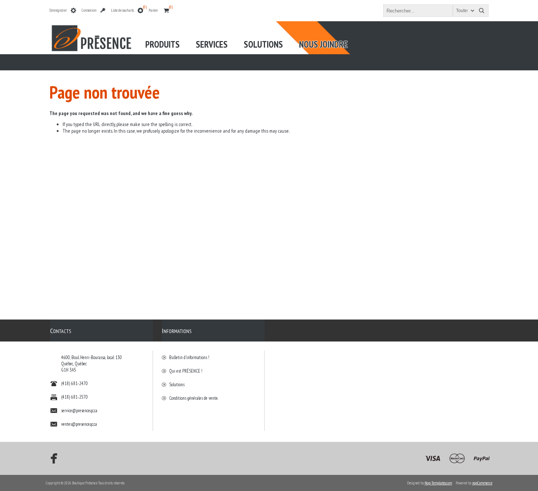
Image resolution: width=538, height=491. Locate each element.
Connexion (89, 10)
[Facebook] (51, 458)
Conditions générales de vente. (193, 398)
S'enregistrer (58, 10)
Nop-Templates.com (438, 483)
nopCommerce (482, 483)
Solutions (176, 384)
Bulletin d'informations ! (189, 357)
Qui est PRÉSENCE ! (185, 371)
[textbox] (429, 10)
